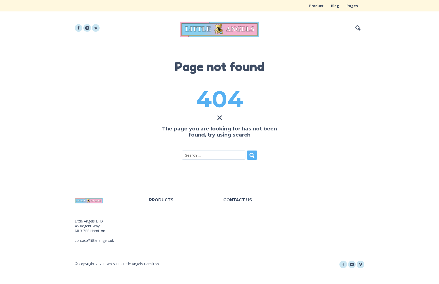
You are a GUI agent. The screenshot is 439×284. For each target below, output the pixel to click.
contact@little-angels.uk (94, 240)
